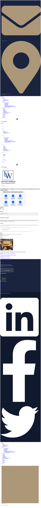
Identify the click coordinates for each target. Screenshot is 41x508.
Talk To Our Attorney (6, 269)
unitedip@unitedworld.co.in (3, 288)
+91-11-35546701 (2, 287)
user (4, 209)
